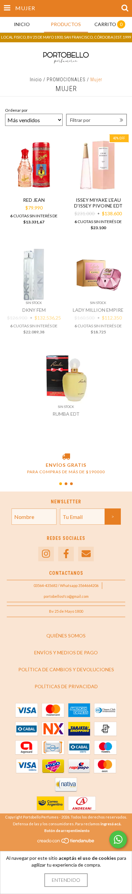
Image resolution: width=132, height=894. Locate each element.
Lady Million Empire (98, 310)
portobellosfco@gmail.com (66, 596)
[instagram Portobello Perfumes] (46, 554)
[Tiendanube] (66, 842)
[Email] (86, 554)
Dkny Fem (34, 310)
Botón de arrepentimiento (67, 830)
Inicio (36, 79)
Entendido (66, 880)
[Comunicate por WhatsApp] (118, 839)
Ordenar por (16, 110)
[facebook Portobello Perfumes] (66, 554)
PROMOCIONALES (66, 79)
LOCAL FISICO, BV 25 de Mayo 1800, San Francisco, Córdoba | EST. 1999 (66, 37)
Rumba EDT (66, 414)
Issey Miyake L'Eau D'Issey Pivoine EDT (98, 203)
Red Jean (34, 200)
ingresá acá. (111, 824)
